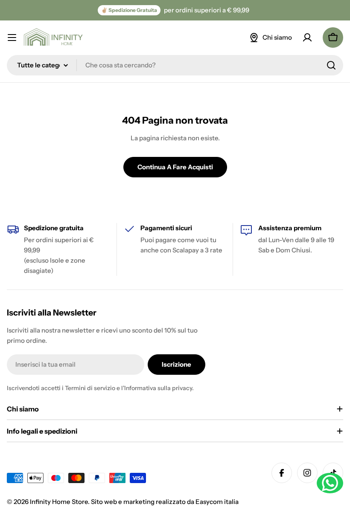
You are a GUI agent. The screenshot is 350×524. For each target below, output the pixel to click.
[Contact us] (330, 483)
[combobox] (175, 65)
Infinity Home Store (59, 502)
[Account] (307, 37)
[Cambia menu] (12, 37)
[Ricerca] (331, 65)
